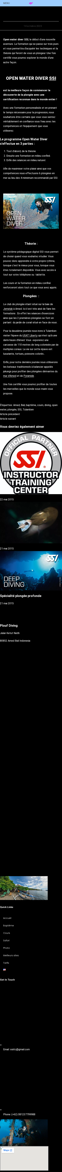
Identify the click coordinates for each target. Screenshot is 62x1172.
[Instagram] (31, 817)
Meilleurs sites (11, 955)
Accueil (7, 918)
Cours (6, 933)
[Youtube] (31, 873)
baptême (31, 405)
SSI (52, 78)
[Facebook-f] (31, 744)
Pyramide (29, 375)
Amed (16, 405)
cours (40, 405)
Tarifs (6, 962)
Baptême (8, 925)
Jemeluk (8, 308)
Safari (6, 940)
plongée (12, 409)
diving (48, 405)
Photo (6, 948)
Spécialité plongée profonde (20, 596)
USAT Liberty (30, 335)
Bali (23, 405)
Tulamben (28, 409)
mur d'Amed (9, 375)
